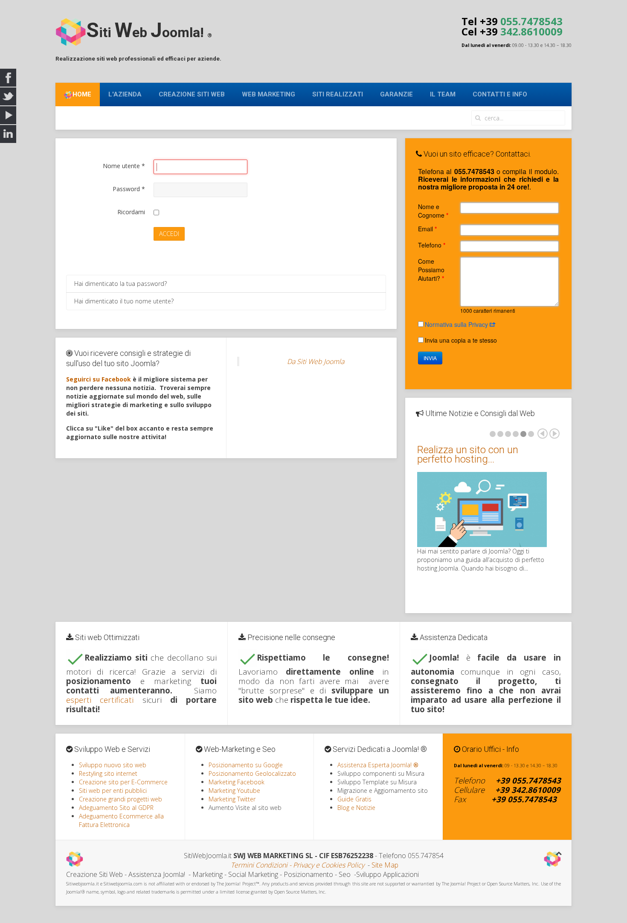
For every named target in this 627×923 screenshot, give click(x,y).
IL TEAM (443, 94)
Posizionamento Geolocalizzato (252, 773)
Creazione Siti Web (192, 94)
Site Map (385, 865)
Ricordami (131, 212)
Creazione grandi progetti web (120, 799)
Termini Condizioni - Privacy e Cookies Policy (297, 865)
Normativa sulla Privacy (457, 324)
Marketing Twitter (232, 799)
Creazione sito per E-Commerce (123, 782)
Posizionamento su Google (246, 765)
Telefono (431, 245)
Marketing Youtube (234, 790)
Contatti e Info (500, 94)
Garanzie (396, 94)
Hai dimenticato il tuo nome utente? (124, 301)
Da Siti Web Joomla (315, 361)
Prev (542, 433)
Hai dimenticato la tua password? (120, 284)
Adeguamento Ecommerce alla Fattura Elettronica (121, 820)
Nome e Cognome (433, 210)
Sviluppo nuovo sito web (112, 765)
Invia (430, 357)
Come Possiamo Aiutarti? (431, 269)
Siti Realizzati (337, 94)
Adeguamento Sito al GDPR (116, 808)
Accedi (169, 234)
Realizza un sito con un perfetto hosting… (467, 454)
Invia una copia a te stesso (461, 340)
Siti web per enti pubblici (113, 790)
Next (554, 433)
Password (129, 189)
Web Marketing (268, 94)
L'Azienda (125, 94)
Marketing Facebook (236, 782)
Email (427, 228)
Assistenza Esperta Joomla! (377, 765)
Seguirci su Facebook (98, 379)
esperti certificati (100, 699)
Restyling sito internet (108, 773)
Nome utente (124, 166)
